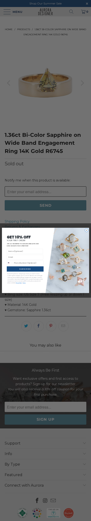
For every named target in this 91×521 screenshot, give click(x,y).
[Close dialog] (86, 230)
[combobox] (10, 263)
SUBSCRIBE (25, 269)
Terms (24, 283)
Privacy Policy (19, 283)
